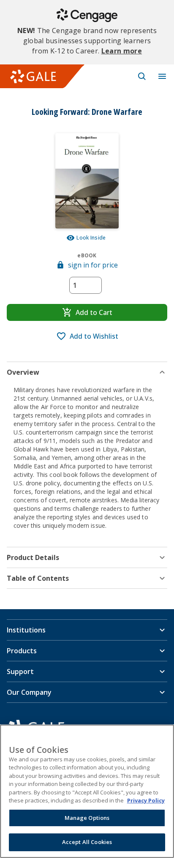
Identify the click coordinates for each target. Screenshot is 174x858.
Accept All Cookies (87, 842)
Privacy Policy (146, 800)
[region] (87, 791)
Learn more (121, 51)
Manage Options (87, 818)
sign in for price (93, 265)
